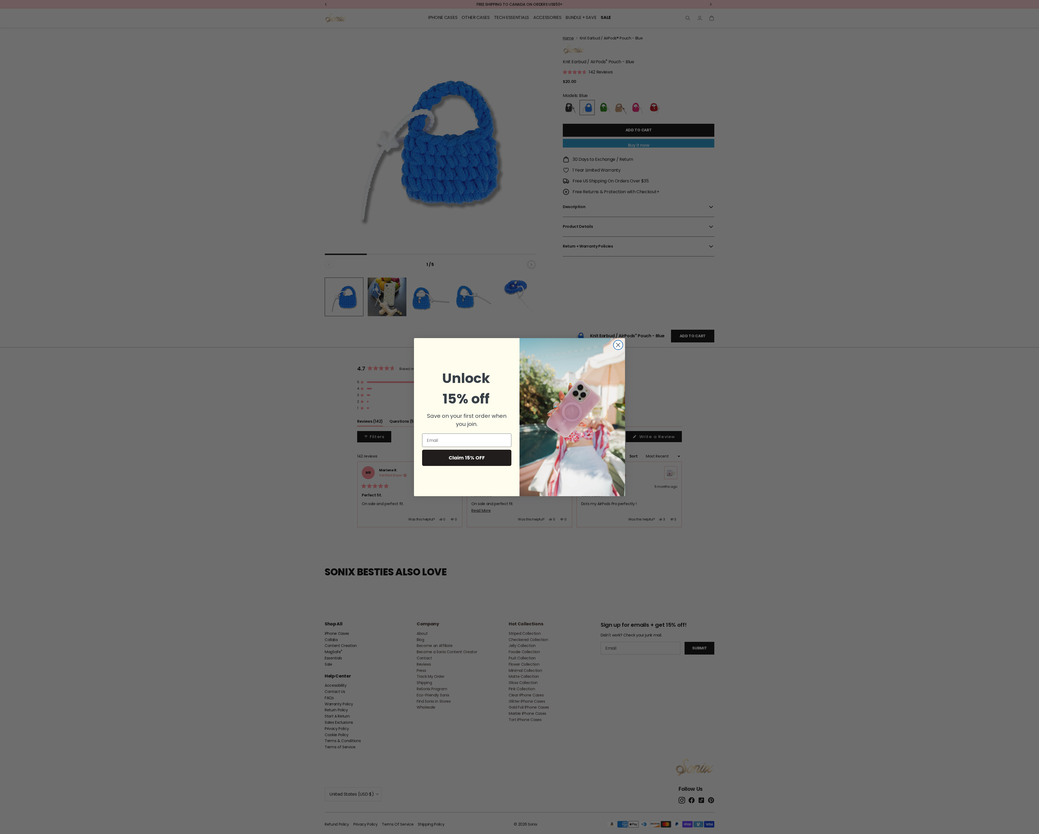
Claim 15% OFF (467, 457)
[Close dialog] (618, 345)
